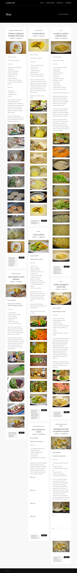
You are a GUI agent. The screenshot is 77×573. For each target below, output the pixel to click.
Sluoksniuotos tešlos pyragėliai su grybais (61, 430)
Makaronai (55, 413)
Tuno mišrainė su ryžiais (38, 430)
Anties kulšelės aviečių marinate (16, 278)
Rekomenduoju (60, 2)
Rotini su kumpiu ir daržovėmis (61, 285)
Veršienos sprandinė (34, 223)
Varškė (60, 273)
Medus (37, 414)
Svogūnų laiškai (11, 265)
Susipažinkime (68, 2)
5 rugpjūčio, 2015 (42, 237)
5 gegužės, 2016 (19, 38)
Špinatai (55, 272)
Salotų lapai (36, 415)
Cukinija (55, 412)
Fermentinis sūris (56, 266)
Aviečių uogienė (13, 434)
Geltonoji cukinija (34, 412)
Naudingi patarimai (50, 2)
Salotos (38, 231)
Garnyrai (11, 30)
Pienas (60, 270)
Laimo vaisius (33, 414)
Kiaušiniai (10, 260)
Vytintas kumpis (58, 416)
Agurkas (32, 410)
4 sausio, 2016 (42, 35)
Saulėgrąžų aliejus (34, 416)
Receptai (42, 2)
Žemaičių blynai (39, 33)
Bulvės (13, 257)
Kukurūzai (32, 535)
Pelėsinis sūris (56, 270)
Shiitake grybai (11, 264)
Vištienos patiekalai (18, 30)
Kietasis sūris (59, 412)
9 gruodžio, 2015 (64, 38)
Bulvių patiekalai (38, 30)
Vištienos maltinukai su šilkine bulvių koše (16, 34)
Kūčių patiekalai (58, 424)
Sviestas (58, 272)
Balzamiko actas (33, 411)
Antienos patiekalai (16, 273)
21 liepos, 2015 (19, 281)
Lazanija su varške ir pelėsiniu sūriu (61, 34)
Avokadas (10, 257)
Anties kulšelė (11, 432)
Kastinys (13, 258)
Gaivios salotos (38, 234)
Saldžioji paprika (33, 536)
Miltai (38, 220)
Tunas (38, 538)
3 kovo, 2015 (64, 289)
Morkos (59, 269)
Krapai (10, 435)
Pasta (61, 30)
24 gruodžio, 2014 (64, 433)
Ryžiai (36, 535)
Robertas (12, 38)
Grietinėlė (10, 258)
